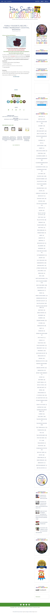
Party (41, 328)
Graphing (41, 240)
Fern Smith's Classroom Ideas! (18, 611)
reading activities (40, 361)
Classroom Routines (42, 169)
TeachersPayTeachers (41, 423)
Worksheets (41, 462)
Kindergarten (40, 262)
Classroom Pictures (41, 166)
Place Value (40, 342)
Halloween (40, 245)
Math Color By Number (41, 281)
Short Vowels (40, 382)
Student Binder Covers (41, 400)
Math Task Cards (40, 285)
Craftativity (41, 195)
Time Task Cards (40, 437)
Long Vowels (41, 270)
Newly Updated (40, 312)
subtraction (40, 407)
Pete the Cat (41, 337)
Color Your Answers (42, 184)
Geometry (41, 238)
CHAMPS (41, 148)
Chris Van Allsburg (41, 150)
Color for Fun (40, 181)
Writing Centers (41, 467)
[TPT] (21, 103)
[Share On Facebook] (12, 110)
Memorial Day (41, 290)
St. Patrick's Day (41, 395)
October (41, 323)
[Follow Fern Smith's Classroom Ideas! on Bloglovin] (16, 99)
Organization (40, 325)
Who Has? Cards (41, 452)
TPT (40, 440)
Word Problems (40, 460)
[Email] (14, 103)
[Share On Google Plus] (16, 110)
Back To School (40, 133)
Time (41, 432)
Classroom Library (40, 155)
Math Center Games (40, 278)
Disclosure (38, 596)
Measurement (40, 287)
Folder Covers (40, 225)
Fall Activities (40, 219)
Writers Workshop (40, 465)
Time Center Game (40, 435)
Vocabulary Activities (41, 448)
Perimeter (40, 330)
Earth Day (41, 207)
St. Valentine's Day (40, 397)
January (41, 257)
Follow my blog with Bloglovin (9, 35)
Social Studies (40, 384)
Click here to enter (41, 76)
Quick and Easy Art (40, 353)
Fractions (40, 227)
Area (41, 128)
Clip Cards (40, 173)
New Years (40, 310)
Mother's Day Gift (41, 300)
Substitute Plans (41, 404)
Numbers (40, 317)
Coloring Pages (40, 188)
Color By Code (40, 176)
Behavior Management (41, 136)
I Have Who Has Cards (42, 250)
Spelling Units (40, 387)
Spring (40, 390)
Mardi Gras (40, 273)
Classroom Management (41, 158)
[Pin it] (20, 110)
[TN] (24, 103)
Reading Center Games (41, 363)
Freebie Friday (40, 232)
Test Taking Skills (40, 427)
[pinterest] (17, 103)
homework (40, 248)
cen (41, 143)
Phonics (41, 340)
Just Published (40, 260)
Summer (40, 413)
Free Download (40, 230)
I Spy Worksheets (41, 255)
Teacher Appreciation (42, 419)
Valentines (40, 445)
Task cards (40, 416)
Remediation (41, 370)
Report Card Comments (41, 372)
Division (40, 201)
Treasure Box (41, 443)
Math (40, 275)
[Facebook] (8, 103)
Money (40, 293)
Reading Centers (41, 367)
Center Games (40, 145)
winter (40, 455)
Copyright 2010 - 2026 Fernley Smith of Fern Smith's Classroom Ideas (25, 607)
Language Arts (40, 265)
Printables (40, 350)
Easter (40, 210)
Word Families (41, 457)
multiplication (40, 303)
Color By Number (40, 178)
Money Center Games (41, 295)
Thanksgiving (40, 430)
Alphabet (40, 125)
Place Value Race (41, 345)
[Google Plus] (11, 103)
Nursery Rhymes (41, 320)
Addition (40, 119)
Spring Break (41, 392)
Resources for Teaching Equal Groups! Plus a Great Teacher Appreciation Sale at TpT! (41, 504)
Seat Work (40, 379)
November (40, 315)
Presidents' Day (40, 348)
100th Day (41, 116)
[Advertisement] (16, 91)
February (40, 222)
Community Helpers (40, 193)
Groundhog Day (41, 243)
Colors (40, 190)
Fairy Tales (40, 217)
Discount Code (40, 198)
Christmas (40, 153)
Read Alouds (41, 355)
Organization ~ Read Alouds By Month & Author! (43, 497)
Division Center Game (42, 203)
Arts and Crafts (40, 131)
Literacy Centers (41, 268)
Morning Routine (40, 298)
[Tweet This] (8, 110)
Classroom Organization (42, 162)
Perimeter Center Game (41, 333)
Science (41, 377)
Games (40, 235)
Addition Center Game (41, 121)
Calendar (40, 140)
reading (41, 358)
